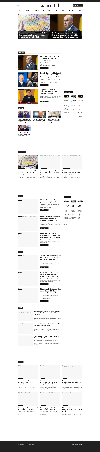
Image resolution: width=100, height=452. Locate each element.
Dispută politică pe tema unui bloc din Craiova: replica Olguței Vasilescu (49, 274)
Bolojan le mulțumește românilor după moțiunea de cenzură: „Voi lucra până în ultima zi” (49, 382)
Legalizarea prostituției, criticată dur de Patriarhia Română (46, 337)
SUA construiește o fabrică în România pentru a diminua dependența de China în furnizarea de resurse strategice (66, 100)
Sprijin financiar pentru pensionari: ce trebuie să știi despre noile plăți (54, 121)
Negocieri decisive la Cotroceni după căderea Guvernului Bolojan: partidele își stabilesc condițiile (49, 92)
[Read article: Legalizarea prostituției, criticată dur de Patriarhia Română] (25, 340)
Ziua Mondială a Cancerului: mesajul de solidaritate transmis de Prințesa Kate (50, 291)
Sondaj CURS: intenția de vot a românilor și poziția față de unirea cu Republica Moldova (47, 312)
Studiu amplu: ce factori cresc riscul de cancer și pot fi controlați (28, 408)
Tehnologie (74, 96)
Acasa (20, 10)
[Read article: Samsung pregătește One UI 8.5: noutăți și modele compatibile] (50, 399)
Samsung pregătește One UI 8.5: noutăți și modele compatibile (73, 100)
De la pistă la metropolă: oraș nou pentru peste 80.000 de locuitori (47, 324)
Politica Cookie (31, 444)
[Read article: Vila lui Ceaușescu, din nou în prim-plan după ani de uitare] (28, 206)
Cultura (55, 10)
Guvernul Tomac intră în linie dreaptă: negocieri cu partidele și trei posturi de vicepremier (24, 121)
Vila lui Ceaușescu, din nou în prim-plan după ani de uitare (50, 201)
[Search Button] (82, 5)
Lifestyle (71, 10)
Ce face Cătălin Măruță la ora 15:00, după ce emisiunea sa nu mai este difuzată (50, 257)
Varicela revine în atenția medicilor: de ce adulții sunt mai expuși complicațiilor (80, 205)
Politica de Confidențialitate (22, 444)
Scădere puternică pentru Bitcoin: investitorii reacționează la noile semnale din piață (80, 100)
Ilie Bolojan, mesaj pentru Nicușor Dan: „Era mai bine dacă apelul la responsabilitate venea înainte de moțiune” (65, 35)
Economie (37, 10)
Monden (63, 10)
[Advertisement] (50, 45)
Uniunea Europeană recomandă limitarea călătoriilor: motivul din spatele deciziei (71, 382)
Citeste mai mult (44, 67)
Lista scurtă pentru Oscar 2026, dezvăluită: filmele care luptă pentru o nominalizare (50, 235)
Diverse (79, 10)
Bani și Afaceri (46, 10)
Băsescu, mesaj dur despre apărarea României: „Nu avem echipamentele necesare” (39, 121)
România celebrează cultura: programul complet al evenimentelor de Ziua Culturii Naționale (50, 219)
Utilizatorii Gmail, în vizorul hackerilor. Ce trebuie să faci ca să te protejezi (72, 409)
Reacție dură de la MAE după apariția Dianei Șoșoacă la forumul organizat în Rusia (50, 75)
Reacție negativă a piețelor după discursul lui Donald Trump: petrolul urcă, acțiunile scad (24, 134)
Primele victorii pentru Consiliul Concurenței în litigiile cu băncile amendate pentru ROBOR (32, 35)
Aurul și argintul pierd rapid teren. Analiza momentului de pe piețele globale (49, 172)
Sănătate (80, 201)
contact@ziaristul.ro (79, 444)
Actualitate (28, 10)
